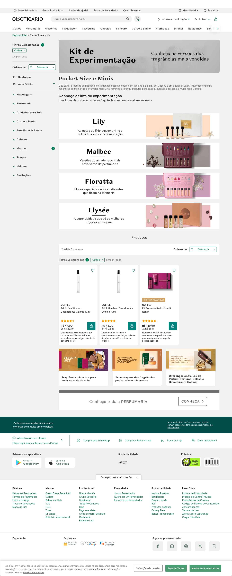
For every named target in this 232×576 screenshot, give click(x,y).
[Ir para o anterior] (213, 28)
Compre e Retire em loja (138, 440)
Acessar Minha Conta (202, 19)
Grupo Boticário (51, 10)
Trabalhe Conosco (89, 503)
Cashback (84, 517)
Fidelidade (85, 500)
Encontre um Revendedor (128, 500)
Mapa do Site (19, 507)
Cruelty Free (158, 510)
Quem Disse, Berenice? (58, 493)
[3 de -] (139, 155)
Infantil (178, 28)
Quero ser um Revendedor (128, 496)
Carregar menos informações (116, 477)
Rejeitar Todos (176, 568)
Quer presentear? (207, 440)
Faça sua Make (87, 510)
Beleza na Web (54, 500)
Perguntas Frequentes (24, 493)
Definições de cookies (148, 568)
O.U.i (48, 507)
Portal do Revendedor (106, 10)
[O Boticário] (27, 19)
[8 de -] (139, 399)
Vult (48, 503)
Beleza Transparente (162, 513)
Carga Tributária (191, 517)
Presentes (51, 28)
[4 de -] (139, 185)
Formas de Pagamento (24, 496)
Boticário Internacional (58, 517)
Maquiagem (69, 28)
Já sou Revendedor (124, 493)
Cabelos (105, 28)
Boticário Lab (86, 520)
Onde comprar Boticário (92, 513)
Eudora (49, 496)
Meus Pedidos (190, 10)
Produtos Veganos (161, 507)
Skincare (121, 28)
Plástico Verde (159, 500)
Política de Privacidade (194, 493)
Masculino (88, 28)
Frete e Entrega (20, 500)
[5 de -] (139, 215)
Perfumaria (33, 28)
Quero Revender (132, 10)
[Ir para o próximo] (217, 28)
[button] (91, 326)
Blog (209, 28)
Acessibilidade (26, 10)
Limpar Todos (113, 259)
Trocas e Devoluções (23, 503)
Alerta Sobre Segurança (195, 513)
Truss (48, 510)
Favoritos (213, 10)
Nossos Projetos (160, 493)
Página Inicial (19, 35)
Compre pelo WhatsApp (96, 440)
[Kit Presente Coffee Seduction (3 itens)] (159, 281)
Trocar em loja (174, 440)
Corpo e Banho (141, 28)
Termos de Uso (190, 510)
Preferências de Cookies (195, 500)
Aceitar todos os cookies (205, 568)
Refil (153, 503)
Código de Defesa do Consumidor (201, 503)
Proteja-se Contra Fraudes (196, 496)
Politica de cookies (33, 572)
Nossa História (87, 493)
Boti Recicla (157, 496)
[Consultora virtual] (137, 19)
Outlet (17, 28)
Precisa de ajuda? (78, 10)
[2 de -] (139, 125)
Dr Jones (50, 513)
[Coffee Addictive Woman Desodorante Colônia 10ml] (78, 281)
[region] (116, 568)
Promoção (162, 28)
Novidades (195, 28)
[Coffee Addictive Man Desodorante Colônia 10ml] (118, 281)
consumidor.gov (190, 507)
